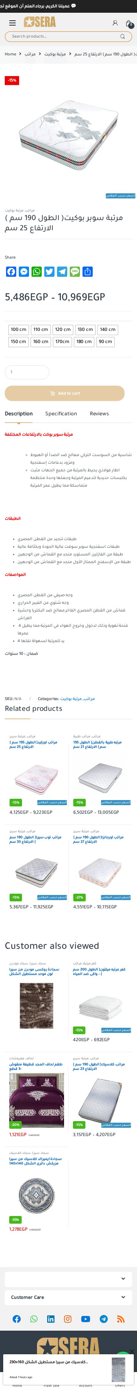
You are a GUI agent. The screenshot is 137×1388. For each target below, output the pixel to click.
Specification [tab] (61, 414)
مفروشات (16, 1058)
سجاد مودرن (18, 964)
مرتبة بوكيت (55, 54)
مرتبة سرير (17, 736)
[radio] (19, 330)
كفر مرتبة (89, 964)
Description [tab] (18, 414)
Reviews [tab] (99, 414)
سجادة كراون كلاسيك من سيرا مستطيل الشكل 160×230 (49, 1362)
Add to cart (69, 393)
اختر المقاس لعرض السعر (26, 316)
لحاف (29, 1058)
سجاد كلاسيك (20, 1153)
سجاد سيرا (38, 964)
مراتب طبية (81, 736)
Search (122, 36)
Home (10, 54)
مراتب (30, 54)
